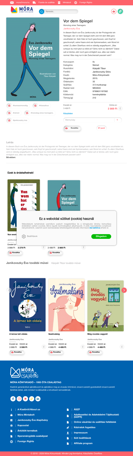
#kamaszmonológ (20, 106)
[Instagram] (19, 398)
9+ (94, 62)
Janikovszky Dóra (102, 72)
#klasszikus (44, 106)
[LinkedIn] (38, 398)
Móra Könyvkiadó (101, 75)
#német (16, 113)
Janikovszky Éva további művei (27, 263)
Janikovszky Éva (71, 29)
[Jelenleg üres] (113, 11)
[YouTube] (25, 398)
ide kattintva (94, 228)
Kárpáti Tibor (99, 69)
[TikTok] (31, 398)
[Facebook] (13, 398)
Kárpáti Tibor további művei (66, 263)
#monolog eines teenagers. (42, 113)
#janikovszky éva (20, 120)
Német (96, 65)
